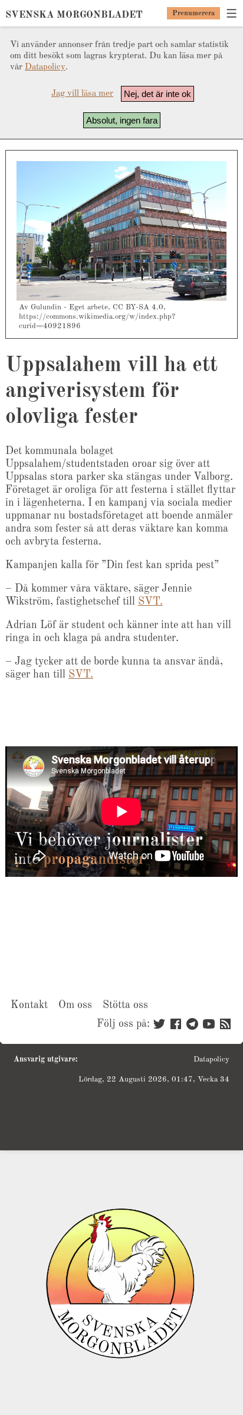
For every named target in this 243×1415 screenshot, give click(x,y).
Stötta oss (125, 1005)
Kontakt (29, 1005)
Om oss (75, 1005)
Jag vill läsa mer (82, 93)
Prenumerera (193, 13)
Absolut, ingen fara (121, 120)
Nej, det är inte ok (157, 94)
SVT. (150, 601)
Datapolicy (45, 67)
